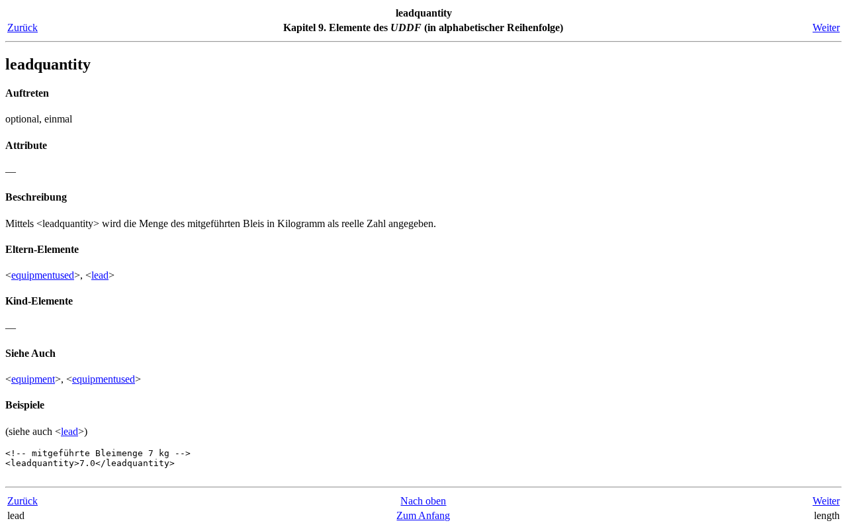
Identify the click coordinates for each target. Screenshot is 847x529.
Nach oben (423, 500)
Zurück (22, 27)
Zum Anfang (423, 515)
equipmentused (42, 275)
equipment (33, 379)
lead (100, 275)
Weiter (826, 27)
